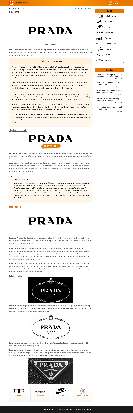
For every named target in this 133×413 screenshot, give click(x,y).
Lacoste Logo (108, 60)
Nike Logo (107, 27)
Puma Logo (108, 38)
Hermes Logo (108, 49)
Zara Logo (107, 55)
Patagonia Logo (109, 32)
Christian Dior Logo (110, 43)
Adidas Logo (108, 21)
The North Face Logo (110, 16)
